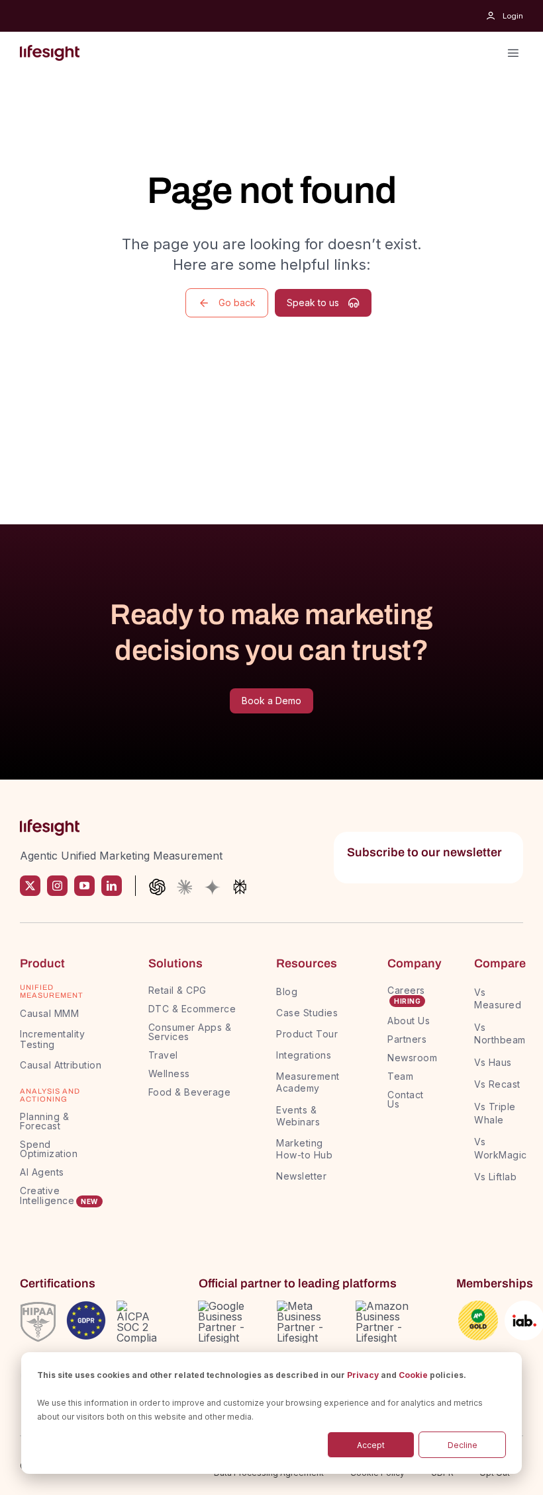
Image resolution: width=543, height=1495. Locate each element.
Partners (406, 1039)
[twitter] (30, 885)
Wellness (169, 1073)
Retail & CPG (177, 990)
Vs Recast (497, 1084)
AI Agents (42, 1172)
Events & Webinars (298, 1115)
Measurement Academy (308, 1082)
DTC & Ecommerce (192, 1008)
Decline (462, 1445)
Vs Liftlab (495, 1176)
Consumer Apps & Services (190, 1032)
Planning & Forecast (44, 1121)
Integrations (303, 1055)
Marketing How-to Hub (304, 1148)
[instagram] (57, 885)
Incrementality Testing (52, 1039)
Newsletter (301, 1176)
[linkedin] (111, 885)
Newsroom (412, 1057)
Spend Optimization (48, 1149)
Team (402, 1076)
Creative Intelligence (47, 1195)
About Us (408, 1020)
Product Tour (307, 1033)
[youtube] (84, 885)
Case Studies (307, 1012)
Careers (406, 990)
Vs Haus (493, 1062)
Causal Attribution (60, 1065)
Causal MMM (49, 1013)
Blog (286, 991)
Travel (163, 1055)
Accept (371, 1445)
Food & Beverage (189, 1092)
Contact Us (405, 1099)
